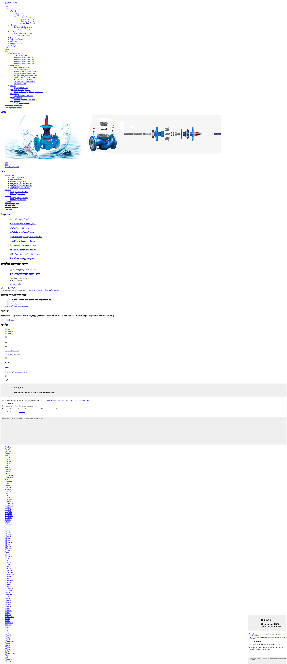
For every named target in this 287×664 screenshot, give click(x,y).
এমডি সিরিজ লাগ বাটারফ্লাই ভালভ (22, 232)
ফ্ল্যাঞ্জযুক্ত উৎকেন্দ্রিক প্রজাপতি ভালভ (25, 21)
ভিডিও (7, 51)
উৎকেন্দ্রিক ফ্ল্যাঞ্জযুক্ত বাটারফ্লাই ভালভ (25, 76)
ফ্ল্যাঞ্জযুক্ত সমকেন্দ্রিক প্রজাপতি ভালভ (25, 19)
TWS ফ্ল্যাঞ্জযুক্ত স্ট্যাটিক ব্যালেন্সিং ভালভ (25, 274)
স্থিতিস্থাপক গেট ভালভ (21, 88)
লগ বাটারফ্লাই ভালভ (20, 15)
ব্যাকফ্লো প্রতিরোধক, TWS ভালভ (24, 100)
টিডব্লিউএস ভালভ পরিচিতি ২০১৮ (24, 57)
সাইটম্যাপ (40, 290)
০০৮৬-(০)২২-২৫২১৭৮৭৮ (13, 355)
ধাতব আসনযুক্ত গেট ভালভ (22, 29)
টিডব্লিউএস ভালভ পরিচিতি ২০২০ (24, 61)
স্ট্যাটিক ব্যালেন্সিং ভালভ (17, 39)
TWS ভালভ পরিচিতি (16, 53)
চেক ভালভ (13, 31)
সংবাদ (7, 49)
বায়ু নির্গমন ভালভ (14, 41)
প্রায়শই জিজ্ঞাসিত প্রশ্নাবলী (13, 108)
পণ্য (6, 9)
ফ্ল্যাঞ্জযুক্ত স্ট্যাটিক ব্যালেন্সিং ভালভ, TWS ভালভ (28, 92)
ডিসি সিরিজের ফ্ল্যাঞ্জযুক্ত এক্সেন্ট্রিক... (23, 258)
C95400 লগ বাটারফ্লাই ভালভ (23, 80)
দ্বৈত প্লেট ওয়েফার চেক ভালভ (23, 33)
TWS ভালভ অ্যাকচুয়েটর (21, 104)
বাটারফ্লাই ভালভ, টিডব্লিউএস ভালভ (24, 82)
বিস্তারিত (18, 284)
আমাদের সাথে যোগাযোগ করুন (13, 106)
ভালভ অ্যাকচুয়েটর (15, 102)
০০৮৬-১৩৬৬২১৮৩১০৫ (12, 351)
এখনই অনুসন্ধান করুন (7, 320)
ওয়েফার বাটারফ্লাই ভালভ (21, 13)
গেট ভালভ (13, 25)
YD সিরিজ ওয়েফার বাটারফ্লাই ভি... (23, 223)
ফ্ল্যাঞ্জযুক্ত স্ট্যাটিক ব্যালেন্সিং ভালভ (20, 90)
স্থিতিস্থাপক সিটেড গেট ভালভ (23, 27)
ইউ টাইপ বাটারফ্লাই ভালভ (21, 69)
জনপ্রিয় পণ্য (32, 290)
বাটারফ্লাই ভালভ (14, 11)
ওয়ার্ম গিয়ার (13, 45)
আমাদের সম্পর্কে (9, 47)
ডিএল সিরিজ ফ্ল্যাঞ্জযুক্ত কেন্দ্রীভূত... (22, 241)
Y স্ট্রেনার (13, 37)
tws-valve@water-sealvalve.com (16, 372)
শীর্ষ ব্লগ (47, 290)
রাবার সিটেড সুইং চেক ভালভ (22, 35)
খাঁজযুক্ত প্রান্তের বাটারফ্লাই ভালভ (24, 23)
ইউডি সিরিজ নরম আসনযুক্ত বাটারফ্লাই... (24, 250)
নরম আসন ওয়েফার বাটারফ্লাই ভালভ (24, 78)
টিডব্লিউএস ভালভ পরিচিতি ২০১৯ (24, 59)
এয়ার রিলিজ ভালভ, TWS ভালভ (23, 96)
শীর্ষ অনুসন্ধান (55, 290)
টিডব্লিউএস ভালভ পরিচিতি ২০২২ (24, 63)
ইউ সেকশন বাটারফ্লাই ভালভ (22, 17)
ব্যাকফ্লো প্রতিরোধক (16, 43)
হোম (6, 7)
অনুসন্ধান (12, 284)
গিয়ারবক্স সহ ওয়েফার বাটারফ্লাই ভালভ (25, 71)
